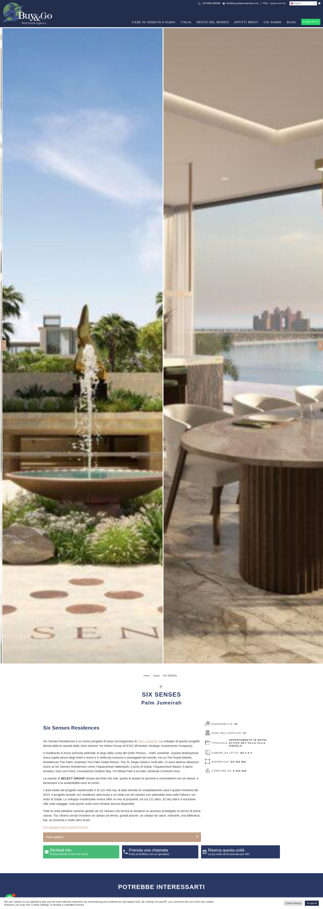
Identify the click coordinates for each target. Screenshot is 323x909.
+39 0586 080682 (211, 3)
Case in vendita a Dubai (153, 22)
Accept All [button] (312, 903)
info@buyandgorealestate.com (242, 3)
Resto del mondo (213, 22)
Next (320, 345)
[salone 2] (81, 346)
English (297, 3)
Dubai (156, 675)
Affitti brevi (246, 22)
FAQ (265, 3)
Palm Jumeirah (148, 741)
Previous (3, 345)
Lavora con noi (277, 3)
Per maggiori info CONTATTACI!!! (66, 827)
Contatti (311, 22)
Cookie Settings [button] (293, 903)
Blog (291, 22)
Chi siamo (272, 22)
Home (146, 675)
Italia (186, 22)
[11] (242, 346)
